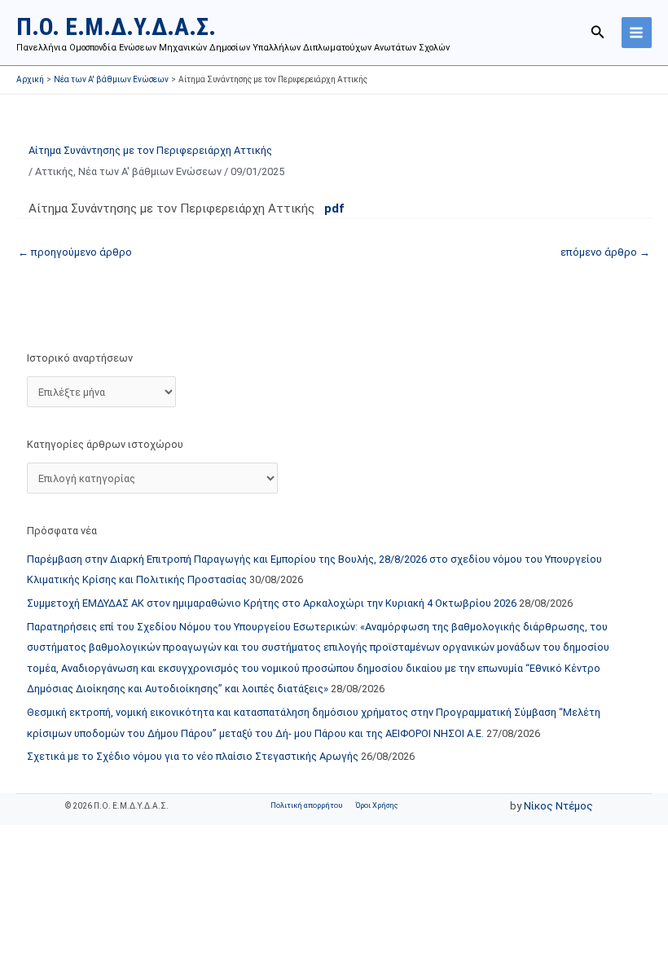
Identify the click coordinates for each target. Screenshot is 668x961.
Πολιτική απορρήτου (306, 805)
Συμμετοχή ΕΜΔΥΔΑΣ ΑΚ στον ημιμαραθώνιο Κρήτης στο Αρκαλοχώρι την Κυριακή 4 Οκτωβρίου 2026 (271, 603)
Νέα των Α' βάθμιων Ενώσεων (150, 171)
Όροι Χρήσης (376, 805)
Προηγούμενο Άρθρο (75, 252)
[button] (598, 32)
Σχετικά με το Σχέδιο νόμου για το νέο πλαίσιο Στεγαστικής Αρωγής (192, 756)
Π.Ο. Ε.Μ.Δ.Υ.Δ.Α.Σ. (116, 26)
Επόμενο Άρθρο (605, 252)
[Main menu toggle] (637, 32)
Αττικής (54, 171)
